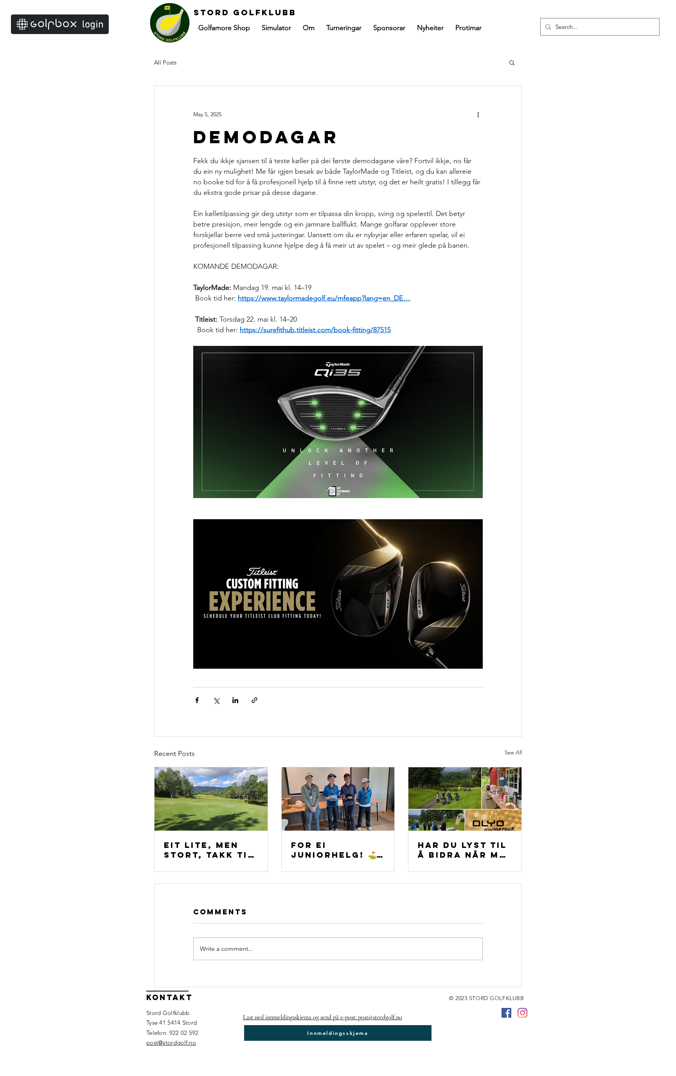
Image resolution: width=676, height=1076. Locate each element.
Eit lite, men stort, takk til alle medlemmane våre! (209, 850)
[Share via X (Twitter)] (216, 700)
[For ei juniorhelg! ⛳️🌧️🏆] (338, 799)
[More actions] (478, 114)
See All (513, 752)
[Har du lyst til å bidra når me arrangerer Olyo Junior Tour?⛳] (464, 799)
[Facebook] (506, 1013)
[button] (308, 28)
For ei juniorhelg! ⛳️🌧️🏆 (338, 850)
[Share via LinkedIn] (235, 700)
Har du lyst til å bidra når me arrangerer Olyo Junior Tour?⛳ (462, 850)
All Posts (165, 62)
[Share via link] (254, 700)
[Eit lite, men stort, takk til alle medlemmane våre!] (211, 799)
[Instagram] (522, 1013)
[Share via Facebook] (197, 700)
